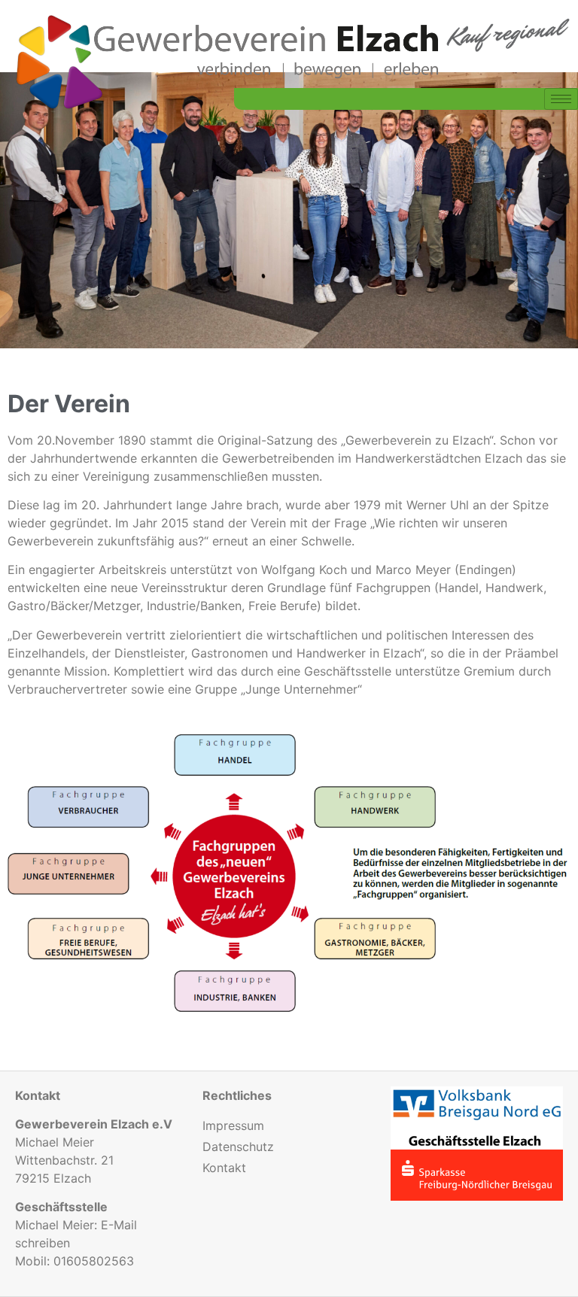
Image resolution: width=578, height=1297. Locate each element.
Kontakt (224, 1167)
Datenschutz (238, 1146)
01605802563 (93, 1260)
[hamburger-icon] (561, 99)
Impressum (233, 1125)
